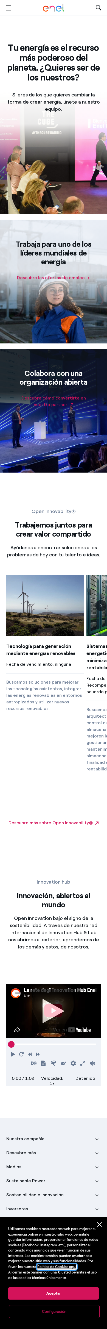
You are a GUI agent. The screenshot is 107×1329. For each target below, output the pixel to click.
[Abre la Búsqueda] (98, 8)
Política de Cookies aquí (56, 1267)
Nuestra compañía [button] (25, 1138)
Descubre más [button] (21, 1152)
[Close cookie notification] (99, 1224)
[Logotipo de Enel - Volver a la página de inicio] (53, 8)
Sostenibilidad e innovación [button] (35, 1194)
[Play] (53, 1011)
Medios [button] (13, 1166)
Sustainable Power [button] (25, 1180)
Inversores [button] (17, 1208)
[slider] (11, 1044)
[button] (9, 8)
